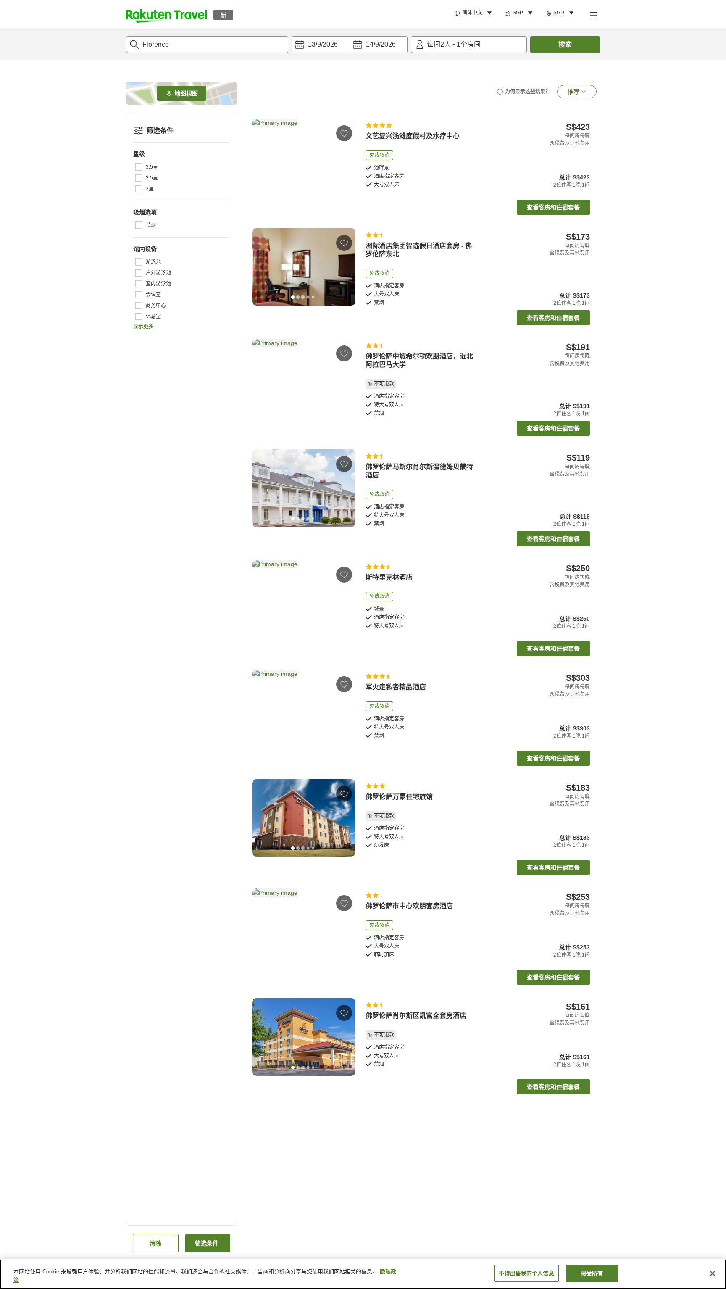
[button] (166, 15)
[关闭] (712, 1273)
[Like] (344, 133)
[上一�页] (261, 599)
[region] (363, 1274)
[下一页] (346, 157)
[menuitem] (474, 13)
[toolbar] (350, 44)
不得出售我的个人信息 (526, 1273)
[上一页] (261, 157)
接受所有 (592, 1273)
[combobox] (207, 44)
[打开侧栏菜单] (593, 14)
